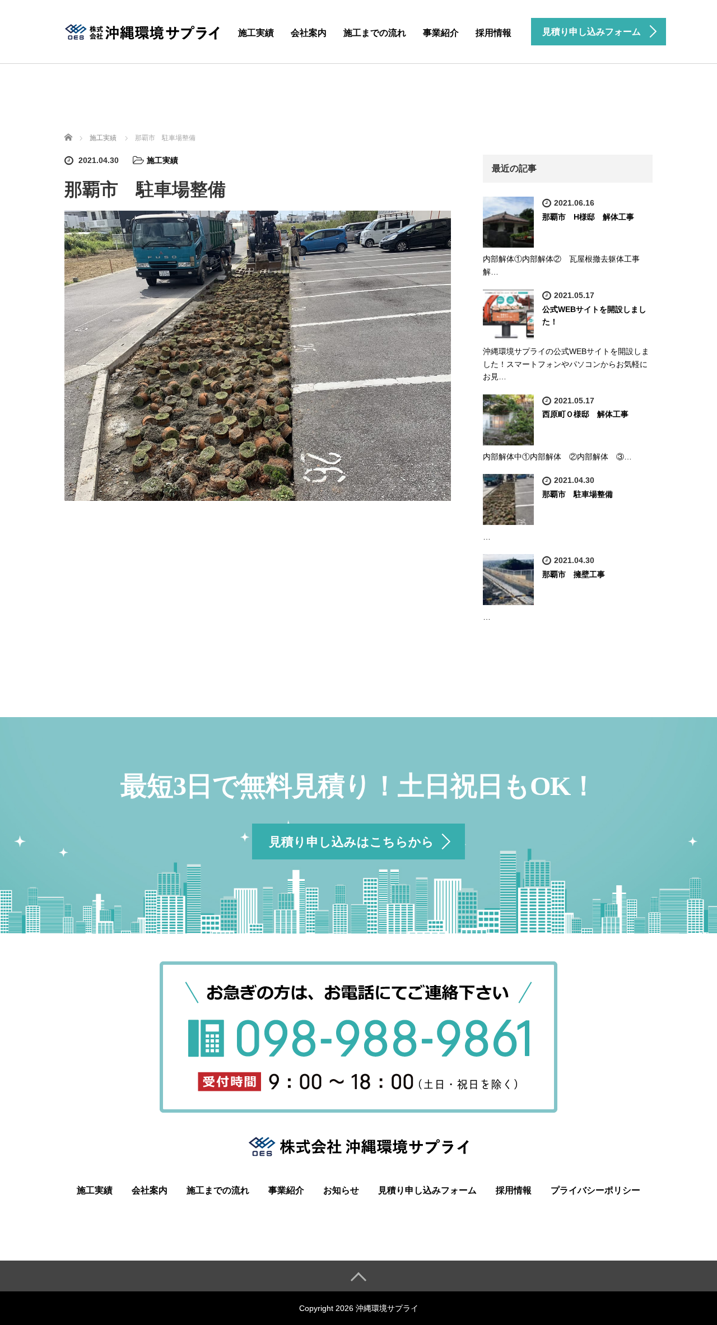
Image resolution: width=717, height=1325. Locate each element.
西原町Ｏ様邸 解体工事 (585, 414)
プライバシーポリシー (595, 1190)
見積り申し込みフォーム (427, 1190)
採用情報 (493, 33)
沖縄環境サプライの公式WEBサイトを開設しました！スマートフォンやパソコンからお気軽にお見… (566, 364)
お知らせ (341, 1190)
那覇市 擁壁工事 (573, 574)
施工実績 (256, 33)
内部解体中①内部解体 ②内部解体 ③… (557, 456)
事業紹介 (441, 33)
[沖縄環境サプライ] (142, 29)
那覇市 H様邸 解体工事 (588, 216)
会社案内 (309, 33)
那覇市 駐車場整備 (577, 494)
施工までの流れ (374, 33)
